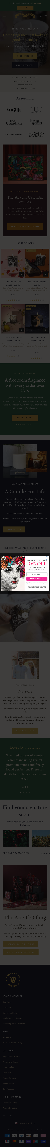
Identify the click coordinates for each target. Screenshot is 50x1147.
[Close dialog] (46, 558)
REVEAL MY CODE (36, 579)
